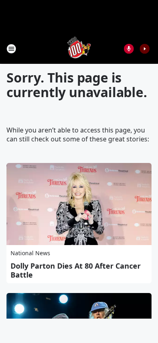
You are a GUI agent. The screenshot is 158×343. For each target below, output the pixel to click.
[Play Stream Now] (144, 49)
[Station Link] (79, 48)
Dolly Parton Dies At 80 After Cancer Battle (76, 270)
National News (30, 253)
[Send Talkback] (129, 49)
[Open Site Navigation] (11, 49)
